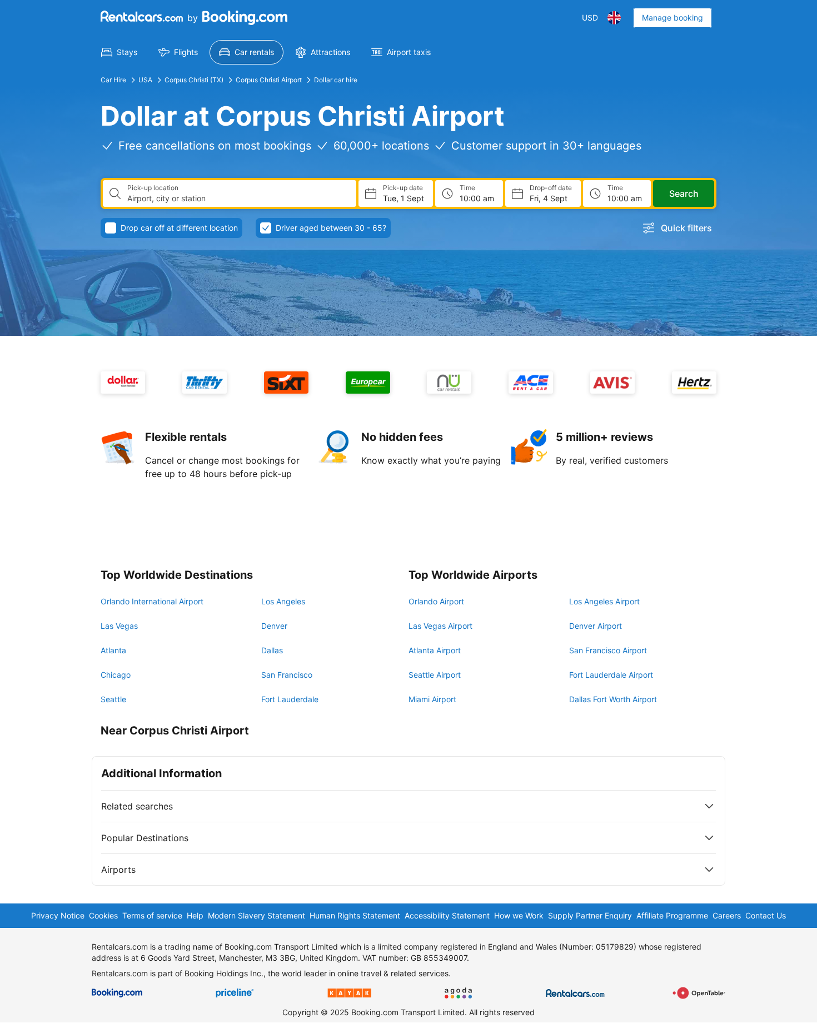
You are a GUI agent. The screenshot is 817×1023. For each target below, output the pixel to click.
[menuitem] (119, 52)
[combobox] (237, 198)
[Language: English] (614, 18)
